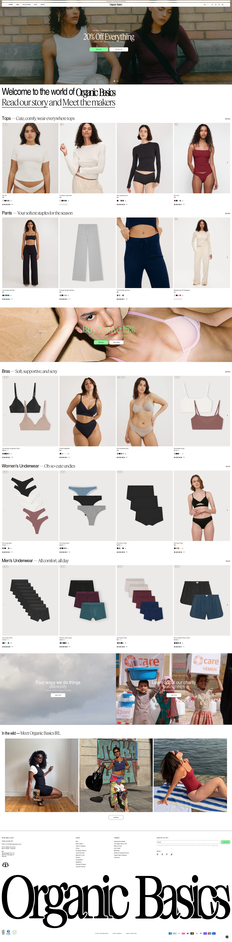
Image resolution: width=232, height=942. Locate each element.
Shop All (228, 466)
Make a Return (79, 844)
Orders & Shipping (80, 846)
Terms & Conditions (117, 933)
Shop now (98, 49)
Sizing (77, 848)
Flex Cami (176, 195)
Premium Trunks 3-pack (65, 638)
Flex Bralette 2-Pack (179, 448)
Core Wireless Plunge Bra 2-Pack (11, 448)
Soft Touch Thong (178, 543)
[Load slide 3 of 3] (117, 81)
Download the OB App (119, 841)
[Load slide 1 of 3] (114, 81)
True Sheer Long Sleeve (65, 195)
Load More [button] (116, 817)
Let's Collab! (117, 848)
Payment (78, 857)
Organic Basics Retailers (120, 855)
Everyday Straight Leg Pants (66, 290)
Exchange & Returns (81, 850)
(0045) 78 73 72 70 (10, 847)
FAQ (77, 841)
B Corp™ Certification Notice (101, 933)
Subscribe (226, 842)
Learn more (58, 695)
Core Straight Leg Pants (8, 290)
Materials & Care (80, 855)
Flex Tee (4, 195)
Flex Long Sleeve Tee (122, 195)
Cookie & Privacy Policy (131, 933)
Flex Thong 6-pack (7, 543)
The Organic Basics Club (120, 844)
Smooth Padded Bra (64, 448)
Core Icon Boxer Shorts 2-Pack (182, 638)
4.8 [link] (12, 204)
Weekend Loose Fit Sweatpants (182, 290)
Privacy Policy (215, 845)
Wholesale (116, 850)
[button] (212, 4)
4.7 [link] (12, 299)
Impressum (117, 857)
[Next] (227, 163)
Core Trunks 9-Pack (7, 638)
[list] (116, 165)
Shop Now (227, 119)
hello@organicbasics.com (14, 844)
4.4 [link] (184, 204)
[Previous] (5, 163)
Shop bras (101, 342)
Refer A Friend (118, 846)
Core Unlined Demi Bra (123, 448)
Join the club (118, 49)
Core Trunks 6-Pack (122, 638)
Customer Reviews (80, 866)
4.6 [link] (126, 299)
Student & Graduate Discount (121, 853)
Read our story (25, 102)
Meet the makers (89, 102)
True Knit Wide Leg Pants (123, 290)
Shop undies (116, 342)
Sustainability (79, 860)
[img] (3, 204)
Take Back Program (81, 864)
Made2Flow (79, 862)
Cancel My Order (80, 853)
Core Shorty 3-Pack (122, 543)
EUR (205, 4)
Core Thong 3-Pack (64, 543)
